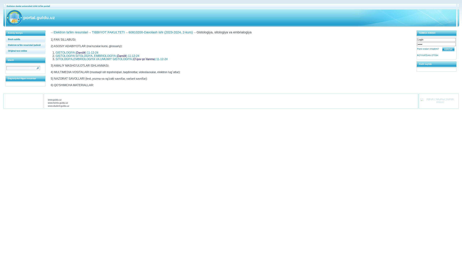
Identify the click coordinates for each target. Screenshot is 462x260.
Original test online (17, 51)
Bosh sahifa (14, 39)
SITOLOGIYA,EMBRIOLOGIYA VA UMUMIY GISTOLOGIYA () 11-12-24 (112, 59)
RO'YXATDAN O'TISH (427, 55)
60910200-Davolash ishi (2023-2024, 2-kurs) (160, 32)
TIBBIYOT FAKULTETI (108, 32)
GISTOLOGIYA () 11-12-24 (77, 52)
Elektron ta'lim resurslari (71, 32)
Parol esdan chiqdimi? (428, 49)
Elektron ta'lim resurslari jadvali (24, 45)
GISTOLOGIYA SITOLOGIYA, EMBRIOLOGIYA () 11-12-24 (97, 55)
